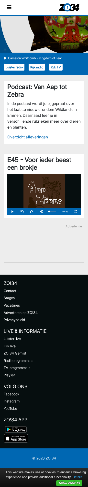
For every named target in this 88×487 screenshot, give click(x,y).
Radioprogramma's (18, 360)
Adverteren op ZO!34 (21, 312)
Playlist (9, 375)
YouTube (10, 408)
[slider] (52, 211)
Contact (10, 291)
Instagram (12, 401)
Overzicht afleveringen (27, 136)
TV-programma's (17, 368)
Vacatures (12, 305)
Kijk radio (36, 67)
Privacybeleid (14, 320)
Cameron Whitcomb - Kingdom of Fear (35, 58)
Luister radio (14, 67)
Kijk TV (56, 67)
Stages (9, 298)
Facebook (11, 394)
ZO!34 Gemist (15, 353)
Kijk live (10, 346)
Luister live (12, 339)
